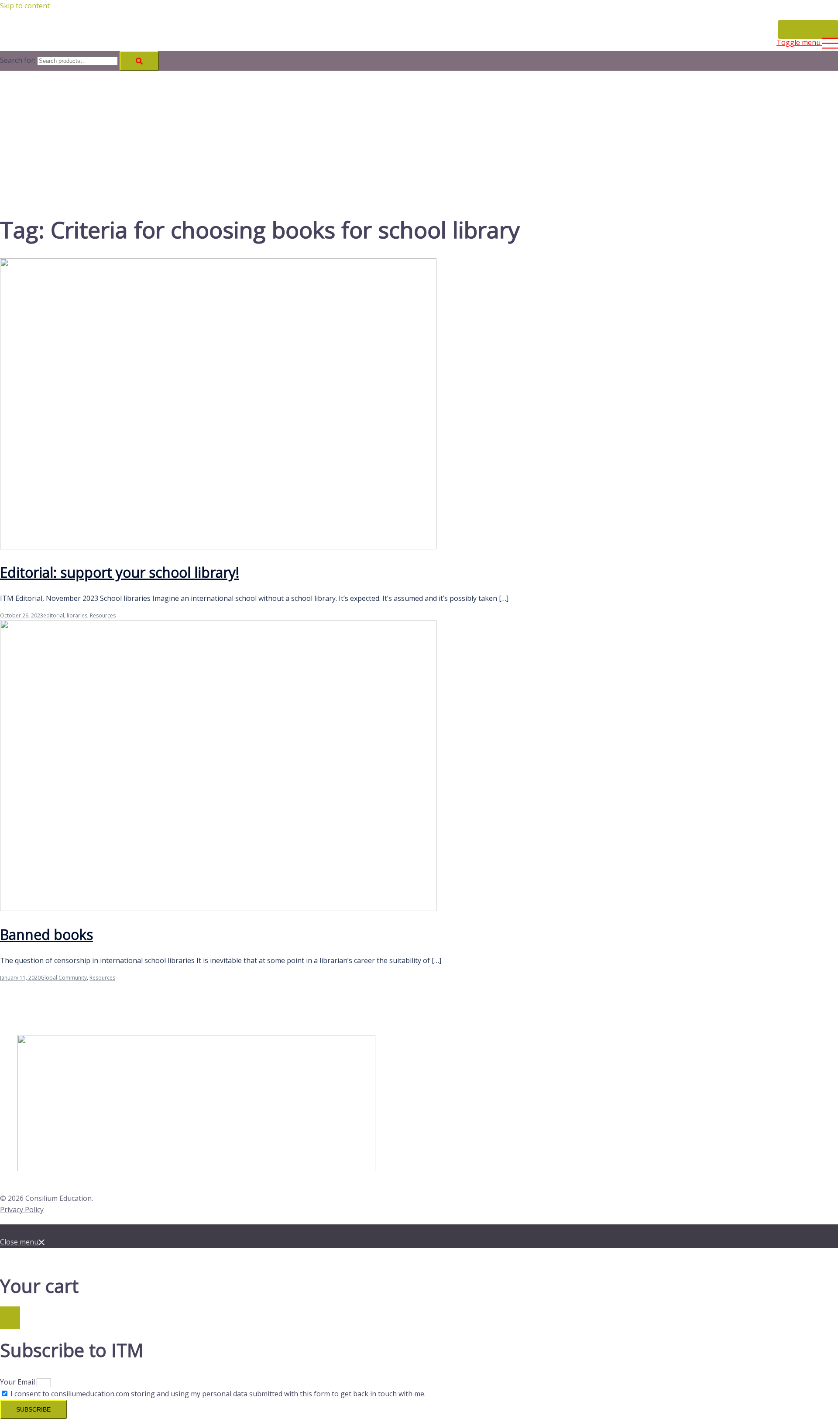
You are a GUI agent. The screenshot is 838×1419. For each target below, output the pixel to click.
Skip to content (25, 5)
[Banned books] (218, 908)
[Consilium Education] (36, 17)
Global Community (64, 977)
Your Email (18, 1382)
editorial (53, 615)
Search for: (17, 60)
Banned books (46, 934)
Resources (103, 615)
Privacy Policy (22, 1209)
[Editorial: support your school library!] (218, 547)
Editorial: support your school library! (119, 572)
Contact (808, 29)
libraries (77, 615)
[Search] (139, 61)
